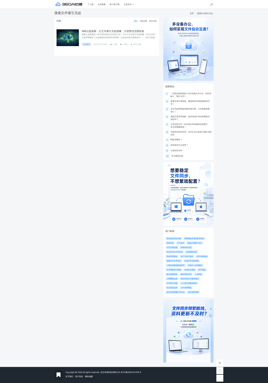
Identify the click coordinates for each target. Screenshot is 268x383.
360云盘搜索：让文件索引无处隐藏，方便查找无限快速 (113, 31)
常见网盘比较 (177, 156)
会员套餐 (102, 4)
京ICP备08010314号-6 (130, 372)
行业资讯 (86, 44)
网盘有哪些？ (176, 139)
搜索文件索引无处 (205, 13)
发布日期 (152, 21)
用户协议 (79, 376)
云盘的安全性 (176, 150)
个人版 (91, 4)
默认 (136, 21)
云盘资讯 (128, 4)
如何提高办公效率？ (179, 145)
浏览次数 (143, 21)
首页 (192, 13)
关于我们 (69, 376)
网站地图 (89, 376)
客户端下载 (114, 4)
